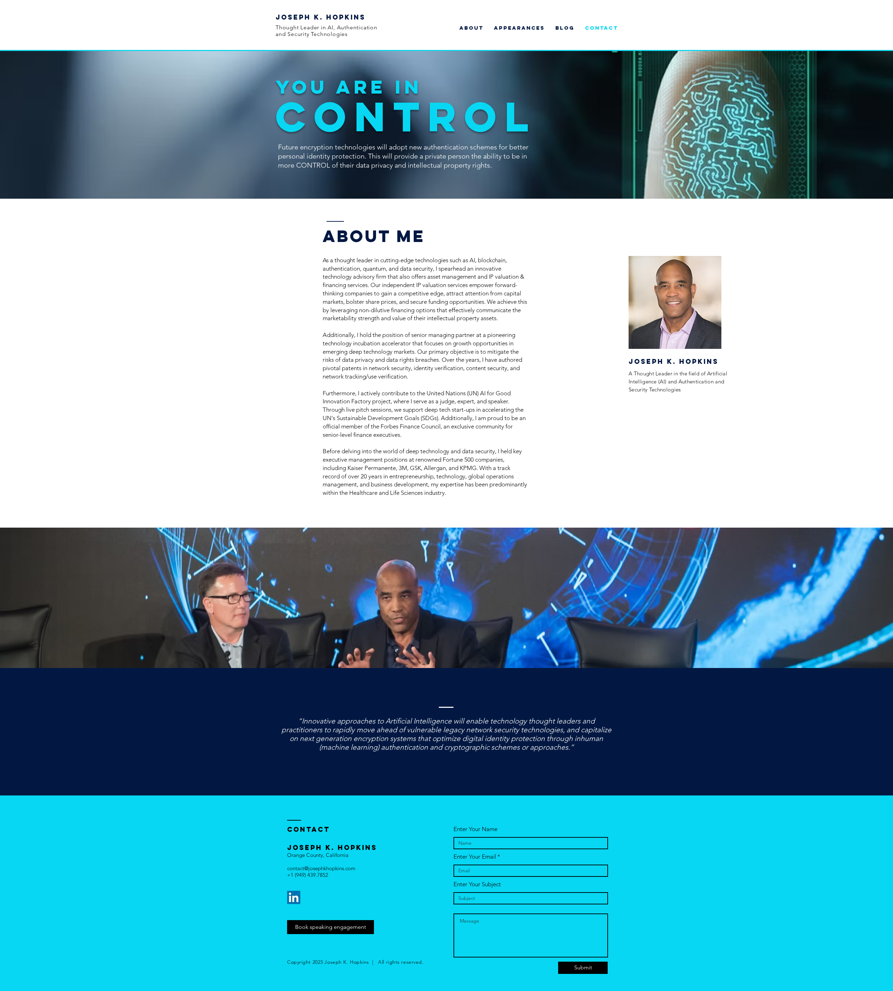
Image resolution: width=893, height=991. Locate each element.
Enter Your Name (475, 829)
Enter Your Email (474, 857)
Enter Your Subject (477, 884)
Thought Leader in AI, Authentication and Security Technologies (326, 30)
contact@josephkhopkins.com (321, 868)
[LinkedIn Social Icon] (293, 897)
